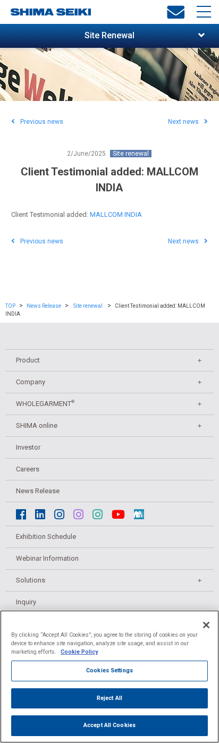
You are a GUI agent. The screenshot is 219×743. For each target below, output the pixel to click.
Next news (183, 121)
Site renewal (131, 153)
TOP (10, 306)
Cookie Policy (79, 651)
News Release (44, 306)
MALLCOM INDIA (116, 214)
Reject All (109, 698)
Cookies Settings (109, 670)
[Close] (206, 625)
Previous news (41, 121)
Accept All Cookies (109, 725)
